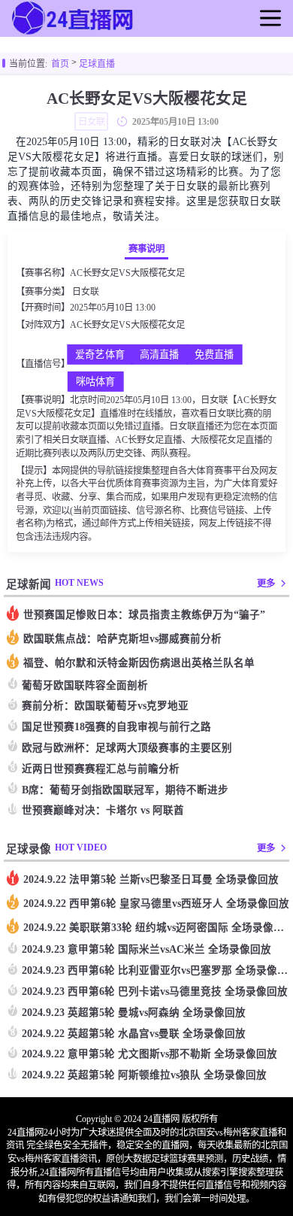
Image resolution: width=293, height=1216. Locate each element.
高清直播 (159, 355)
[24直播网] (74, 33)
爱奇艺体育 (99, 355)
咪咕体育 (95, 382)
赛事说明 (146, 249)
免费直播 (214, 355)
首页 (60, 64)
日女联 (85, 292)
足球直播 (97, 64)
